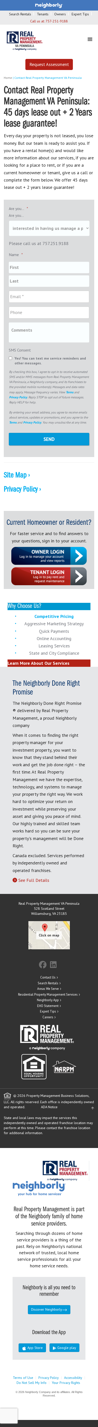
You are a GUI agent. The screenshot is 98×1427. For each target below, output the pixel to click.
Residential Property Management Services (48, 994)
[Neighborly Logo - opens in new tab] (54, 1188)
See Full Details (33, 880)
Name (16, 254)
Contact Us (48, 977)
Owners (60, 14)
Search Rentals (20, 14)
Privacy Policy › (22, 489)
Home (8, 78)
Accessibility (73, 1377)
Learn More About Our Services (38, 663)
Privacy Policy (18, 397)
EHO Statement (48, 1006)
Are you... (18, 208)
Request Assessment (49, 64)
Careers (47, 1017)
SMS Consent (20, 350)
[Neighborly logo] (49, 5)
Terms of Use (23, 1377)
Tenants (42, 14)
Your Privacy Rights (66, 1382)
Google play (66, 1347)
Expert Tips (80, 14)
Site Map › (17, 475)
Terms (69, 392)
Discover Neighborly (46, 1309)
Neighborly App (48, 1000)
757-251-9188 (56, 21)
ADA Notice (49, 1107)
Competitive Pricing (54, 616)
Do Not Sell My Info (31, 1382)
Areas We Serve (48, 989)
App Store (34, 1347)
